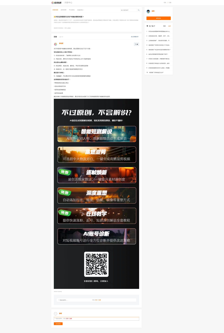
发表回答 (58, 323)
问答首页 (55, 10)
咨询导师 (63, 10)
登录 (165, 2)
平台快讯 (72, 10)
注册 (170, 2)
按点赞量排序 (135, 36)
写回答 (159, 18)
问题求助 (80, 10)
